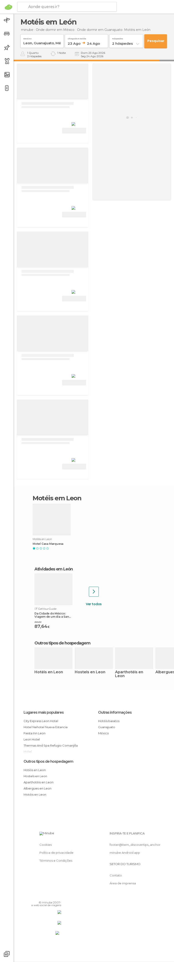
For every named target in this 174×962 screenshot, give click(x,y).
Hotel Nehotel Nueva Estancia (46, 727)
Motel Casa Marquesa (48, 543)
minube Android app (125, 852)
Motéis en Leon (35, 794)
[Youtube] (58, 896)
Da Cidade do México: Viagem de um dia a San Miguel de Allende (51, 615)
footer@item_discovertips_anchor (135, 844)
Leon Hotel (32, 739)
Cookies (45, 844)
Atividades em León (53, 569)
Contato (116, 875)
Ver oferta (74, 130)
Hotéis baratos (108, 721)
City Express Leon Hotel (41, 721)
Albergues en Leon (37, 788)
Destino (27, 37)
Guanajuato (106, 727)
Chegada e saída (77, 37)
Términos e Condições (55, 860)
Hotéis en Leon (48, 672)
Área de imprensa (123, 883)
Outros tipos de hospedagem (48, 761)
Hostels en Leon (90, 672)
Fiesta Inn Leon (35, 733)
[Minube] (8, 7)
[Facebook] (40, 896)
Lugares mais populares (44, 712)
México (103, 733)
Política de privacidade (56, 852)
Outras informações (115, 712)
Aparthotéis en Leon (129, 674)
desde (37, 622)
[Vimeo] (52, 896)
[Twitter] (46, 896)
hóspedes (117, 37)
